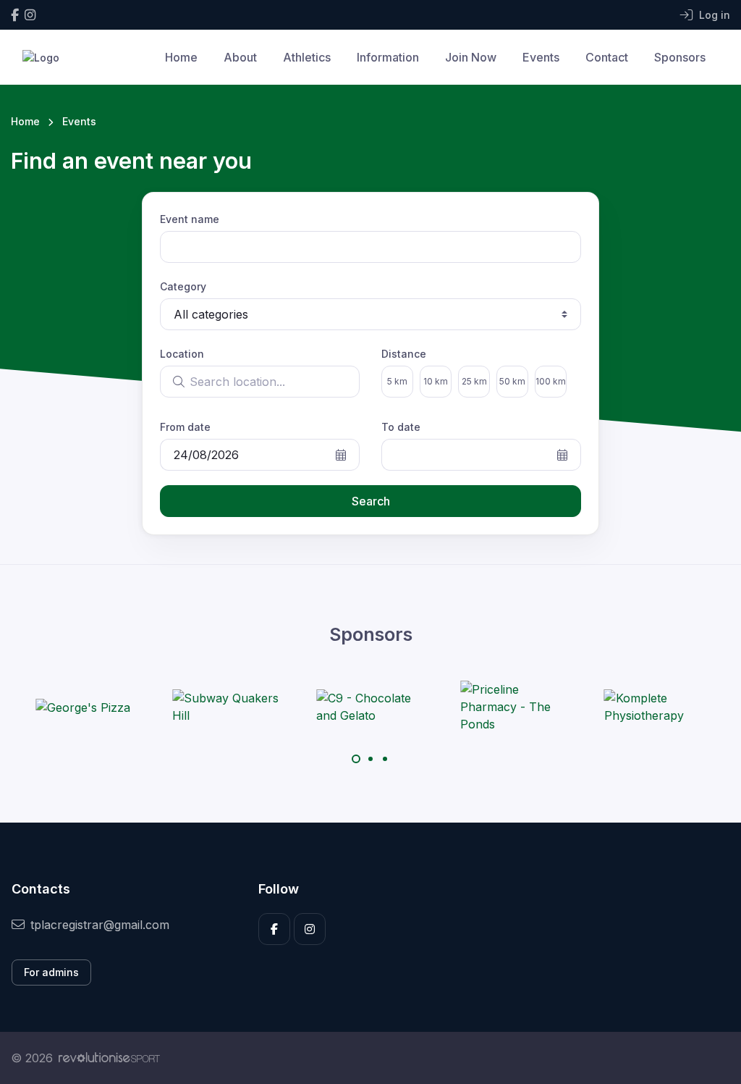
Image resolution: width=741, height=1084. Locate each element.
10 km (435, 381)
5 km (397, 381)
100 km (550, 381)
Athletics (307, 57)
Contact (606, 57)
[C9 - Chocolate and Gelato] (370, 706)
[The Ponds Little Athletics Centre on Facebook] (15, 14)
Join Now (470, 57)
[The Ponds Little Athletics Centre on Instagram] (30, 14)
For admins (51, 972)
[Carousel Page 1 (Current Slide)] (356, 759)
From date (185, 427)
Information (388, 57)
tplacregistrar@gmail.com (99, 924)
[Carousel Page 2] (370, 759)
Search (371, 501)
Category (183, 286)
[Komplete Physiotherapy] (658, 706)
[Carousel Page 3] (385, 759)
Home (181, 57)
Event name (189, 219)
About (240, 57)
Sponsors (680, 57)
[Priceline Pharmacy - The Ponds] (514, 707)
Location (182, 354)
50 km (512, 381)
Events (540, 57)
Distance (403, 354)
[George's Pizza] (82, 706)
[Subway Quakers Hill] (226, 706)
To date (400, 427)
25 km (474, 381)
